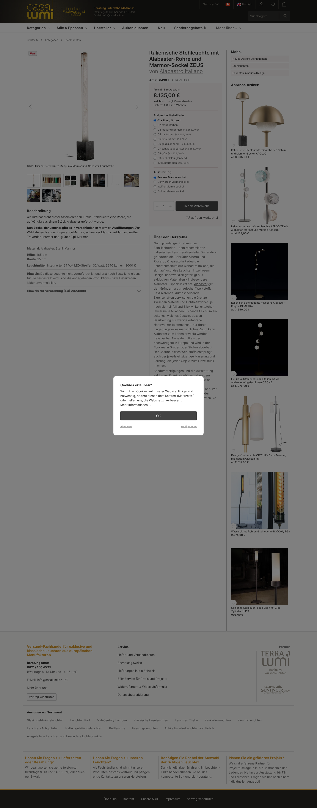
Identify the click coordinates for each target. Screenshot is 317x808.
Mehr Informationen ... (135, 405)
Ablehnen (126, 426)
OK (158, 416)
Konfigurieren (189, 426)
